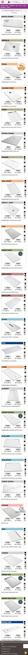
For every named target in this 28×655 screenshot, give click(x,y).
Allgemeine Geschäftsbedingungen (8, 646)
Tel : (2, 641)
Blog (2, 644)
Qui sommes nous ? (5, 651)
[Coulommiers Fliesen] (14, 3)
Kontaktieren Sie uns (5, 649)
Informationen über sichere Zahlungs (9, 653)
